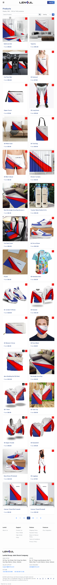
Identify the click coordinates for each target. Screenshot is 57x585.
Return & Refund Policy (33, 536)
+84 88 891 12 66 (19, 571)
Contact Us (19, 530)
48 (33, 518)
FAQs (17, 537)
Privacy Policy (33, 541)
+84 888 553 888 (8, 571)
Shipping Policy (33, 530)
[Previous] (16, 518)
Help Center (19, 535)
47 (28, 518)
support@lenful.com (8, 567)
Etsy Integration (47, 530)
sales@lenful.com (34, 567)
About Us (5, 530)
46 (24, 518)
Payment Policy (33, 532)
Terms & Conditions (34, 539)
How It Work (19, 532)
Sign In (51, 2)
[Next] (37, 518)
